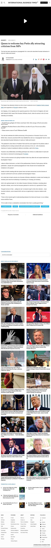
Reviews (2, 538)
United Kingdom (33, 524)
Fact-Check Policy (24, 532)
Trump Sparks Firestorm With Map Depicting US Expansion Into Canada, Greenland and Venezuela (12, 413)
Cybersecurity (13, 528)
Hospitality (13, 519)
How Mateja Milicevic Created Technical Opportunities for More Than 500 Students (35, 504)
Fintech (12, 538)
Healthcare (13, 522)
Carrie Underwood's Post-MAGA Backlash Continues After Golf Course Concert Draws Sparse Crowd (37, 281)
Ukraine (26, 154)
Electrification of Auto (15, 524)
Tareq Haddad (10, 57)
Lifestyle (2, 534)
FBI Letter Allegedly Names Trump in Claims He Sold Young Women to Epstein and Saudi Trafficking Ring (12, 325)
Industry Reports (14, 540)
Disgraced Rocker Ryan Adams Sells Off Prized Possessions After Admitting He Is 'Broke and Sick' (11, 303)
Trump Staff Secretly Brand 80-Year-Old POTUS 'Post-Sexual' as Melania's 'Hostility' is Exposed (12, 479)
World (2, 517)
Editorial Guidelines (38, 214)
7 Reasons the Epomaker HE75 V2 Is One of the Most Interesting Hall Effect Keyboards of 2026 (10, 496)
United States (33, 526)
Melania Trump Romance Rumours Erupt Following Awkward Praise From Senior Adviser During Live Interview (36, 391)
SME (2, 526)
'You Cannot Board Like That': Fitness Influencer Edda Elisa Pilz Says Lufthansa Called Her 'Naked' (11, 369)
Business (3, 524)
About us (22, 517)
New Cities (13, 536)
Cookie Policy (23, 526)
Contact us (23, 519)
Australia (32, 517)
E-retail (12, 517)
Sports (2, 536)
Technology (3, 530)
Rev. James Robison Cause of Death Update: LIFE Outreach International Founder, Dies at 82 (37, 457)
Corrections (23, 528)
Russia (15, 107)
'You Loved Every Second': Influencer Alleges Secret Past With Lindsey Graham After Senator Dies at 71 (37, 347)
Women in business (14, 532)
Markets (2, 522)
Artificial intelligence (15, 530)
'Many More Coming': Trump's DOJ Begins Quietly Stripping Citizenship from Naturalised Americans (37, 435)
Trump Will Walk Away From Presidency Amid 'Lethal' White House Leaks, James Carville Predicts (37, 413)
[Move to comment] (49, 59)
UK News (3, 519)
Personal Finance (4, 528)
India (31, 519)
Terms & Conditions (24, 522)
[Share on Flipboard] (41, 59)
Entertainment (3, 532)
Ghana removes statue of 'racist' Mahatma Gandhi (14, 130)
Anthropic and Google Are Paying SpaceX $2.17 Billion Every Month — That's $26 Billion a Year (12, 435)
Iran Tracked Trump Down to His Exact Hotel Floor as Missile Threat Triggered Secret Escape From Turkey (37, 303)
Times (36, 148)
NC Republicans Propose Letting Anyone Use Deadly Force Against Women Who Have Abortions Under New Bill (12, 391)
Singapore (32, 522)
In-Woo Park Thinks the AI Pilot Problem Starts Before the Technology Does (10, 489)
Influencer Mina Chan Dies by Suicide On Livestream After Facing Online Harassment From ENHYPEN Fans (12, 281)
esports (12, 534)
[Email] (46, 59)
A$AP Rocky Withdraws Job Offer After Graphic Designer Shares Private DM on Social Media (38, 369)
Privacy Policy (23, 524)
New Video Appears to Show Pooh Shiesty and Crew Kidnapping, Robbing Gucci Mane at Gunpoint (38, 479)
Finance (12, 526)
